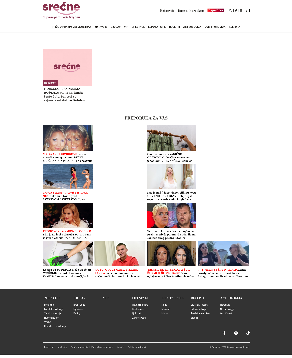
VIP (105, 298)
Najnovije (167, 10)
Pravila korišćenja (79, 347)
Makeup (166, 309)
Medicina (49, 304)
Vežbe (47, 322)
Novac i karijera (140, 304)
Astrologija (231, 298)
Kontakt (120, 347)
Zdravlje (52, 298)
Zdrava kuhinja (198, 309)
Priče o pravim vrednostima (71, 26)
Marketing (62, 347)
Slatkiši (194, 317)
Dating (77, 313)
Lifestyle (140, 298)
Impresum (49, 347)
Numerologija (227, 309)
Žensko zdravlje (52, 313)
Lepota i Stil (172, 298)
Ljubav (80, 298)
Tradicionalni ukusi (200, 313)
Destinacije (138, 309)
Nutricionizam (51, 317)
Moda (165, 313)
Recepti (197, 298)
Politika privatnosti (137, 347)
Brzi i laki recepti (199, 304)
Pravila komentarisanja (102, 347)
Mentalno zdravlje (53, 309)
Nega (164, 304)
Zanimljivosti (139, 317)
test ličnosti (226, 313)
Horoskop (50, 83)
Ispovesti (78, 309)
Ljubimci (136, 313)
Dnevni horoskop (191, 10)
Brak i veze (79, 304)
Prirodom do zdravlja (55, 326)
